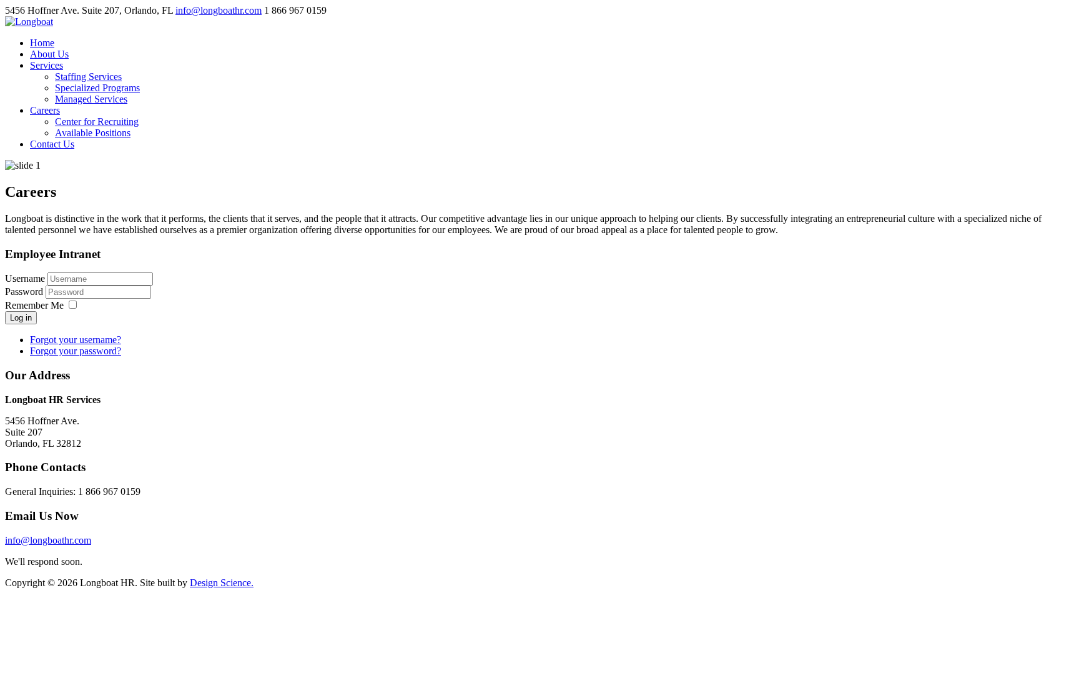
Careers (45, 110)
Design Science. (222, 582)
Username (25, 278)
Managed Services (91, 99)
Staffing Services (88, 76)
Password (25, 291)
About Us (49, 54)
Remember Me (34, 305)
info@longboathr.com (218, 10)
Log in (21, 317)
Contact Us (52, 144)
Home (42, 42)
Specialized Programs (97, 87)
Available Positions (93, 132)
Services (46, 65)
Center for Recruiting (97, 121)
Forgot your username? (75, 339)
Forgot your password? (75, 351)
